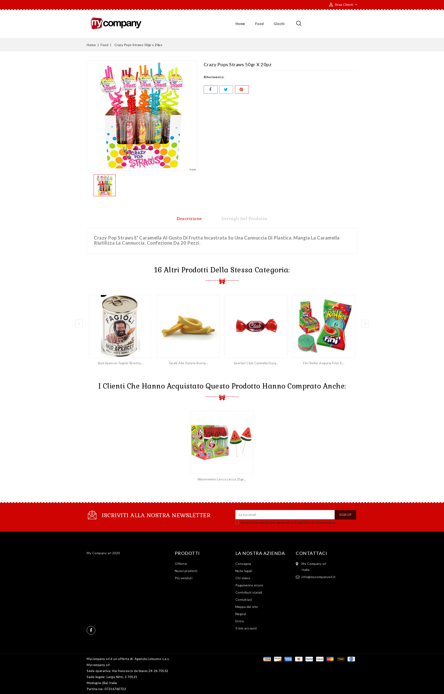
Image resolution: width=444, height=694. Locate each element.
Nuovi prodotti (186, 571)
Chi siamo (242, 578)
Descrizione (189, 218)
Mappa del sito (246, 607)
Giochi (279, 24)
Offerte (181, 564)
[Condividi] (210, 89)
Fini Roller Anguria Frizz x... (323, 363)
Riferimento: (214, 77)
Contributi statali (248, 592)
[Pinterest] (242, 89)
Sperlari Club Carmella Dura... (256, 363)
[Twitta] (226, 89)
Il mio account (246, 628)
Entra (239, 621)
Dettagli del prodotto (244, 218)
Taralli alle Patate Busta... (188, 363)
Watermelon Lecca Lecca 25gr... (221, 479)
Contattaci (243, 599)
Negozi (240, 614)
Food (259, 24)
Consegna (243, 564)
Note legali (243, 571)
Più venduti (184, 578)
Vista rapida (120, 324)
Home (240, 24)
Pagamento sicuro (249, 585)
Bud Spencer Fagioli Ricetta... (120, 363)
